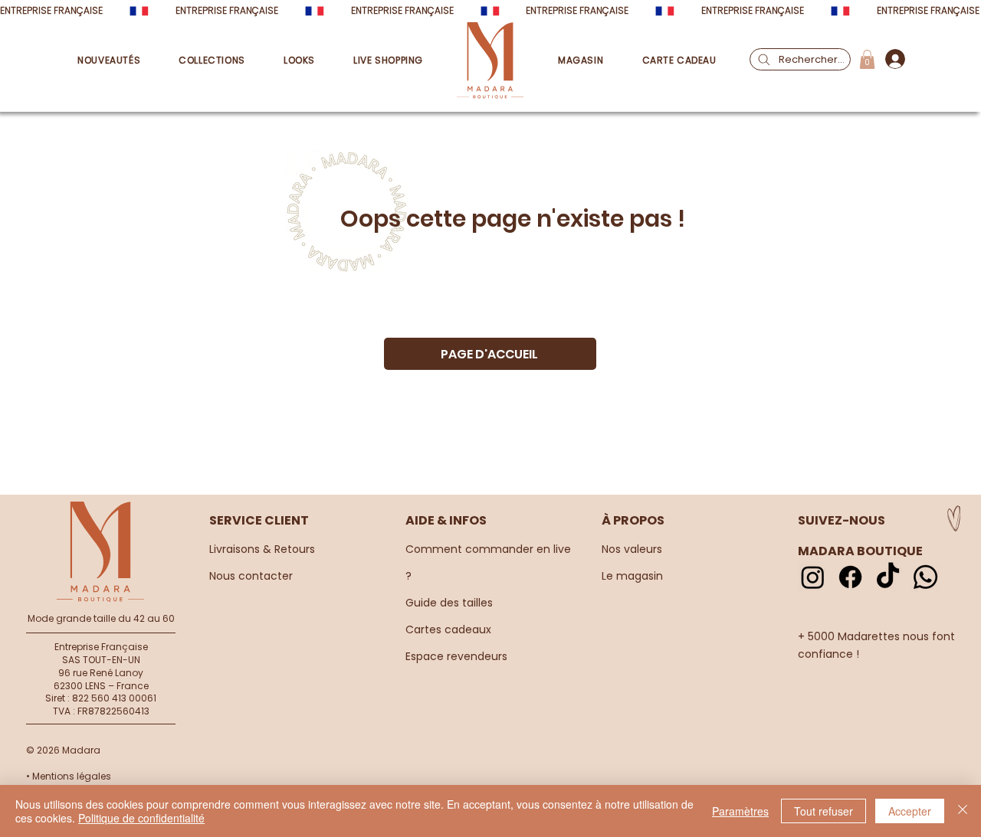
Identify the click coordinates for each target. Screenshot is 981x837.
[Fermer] (962, 811)
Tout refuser (823, 811)
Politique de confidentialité (141, 818)
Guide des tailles (449, 602)
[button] (201, 60)
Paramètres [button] (740, 811)
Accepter (909, 811)
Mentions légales (71, 776)
